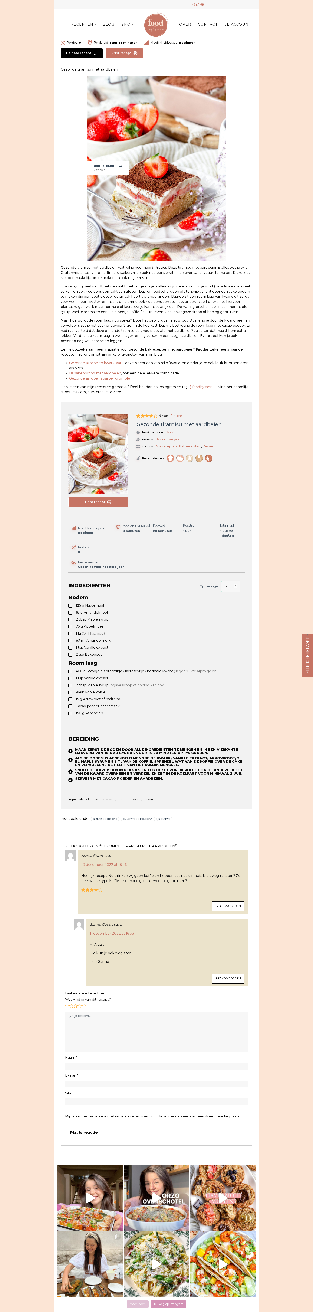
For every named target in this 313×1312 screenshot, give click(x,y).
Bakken (172, 432)
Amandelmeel (92, 613)
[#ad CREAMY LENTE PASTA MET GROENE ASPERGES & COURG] (156, 1264)
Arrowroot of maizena (98, 699)
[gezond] (180, 458)
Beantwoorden (228, 906)
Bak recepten (189, 446)
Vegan (174, 439)
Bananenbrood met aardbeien (95, 373)
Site (68, 1093)
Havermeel (90, 605)
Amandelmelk (93, 640)
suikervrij (164, 818)
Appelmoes (89, 626)
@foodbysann (200, 387)
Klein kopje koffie (90, 692)
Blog (109, 24)
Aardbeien (89, 713)
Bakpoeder (90, 654)
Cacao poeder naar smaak (98, 706)
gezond (112, 818)
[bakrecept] (170, 458)
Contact (208, 24)
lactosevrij (146, 818)
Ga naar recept (78, 53)
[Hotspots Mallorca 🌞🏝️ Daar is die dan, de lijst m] (90, 1264)
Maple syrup (92, 619)
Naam (71, 1057)
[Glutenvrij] (189, 458)
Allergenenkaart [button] (308, 655)
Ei (90, 633)
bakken (97, 818)
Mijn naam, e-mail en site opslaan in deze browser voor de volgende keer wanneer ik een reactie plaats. (152, 1116)
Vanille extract (92, 647)
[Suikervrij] (208, 458)
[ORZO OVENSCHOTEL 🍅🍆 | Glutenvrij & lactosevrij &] (156, 1198)
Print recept (121, 53)
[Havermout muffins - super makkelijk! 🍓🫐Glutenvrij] (223, 1198)
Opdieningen (210, 586)
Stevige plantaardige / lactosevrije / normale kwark (147, 671)
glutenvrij (128, 818)
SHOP (128, 24)
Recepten (82, 24)
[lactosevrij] (199, 458)
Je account (238, 24)
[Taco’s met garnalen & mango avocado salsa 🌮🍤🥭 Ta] (223, 1264)
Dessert (209, 446)
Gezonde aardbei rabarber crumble (99, 378)
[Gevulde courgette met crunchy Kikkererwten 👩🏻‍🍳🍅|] (90, 1198)
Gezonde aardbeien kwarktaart (96, 363)
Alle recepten (166, 446)
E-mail (71, 1075)
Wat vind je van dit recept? (88, 999)
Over (185, 24)
